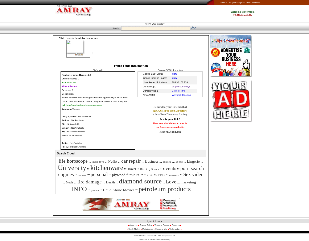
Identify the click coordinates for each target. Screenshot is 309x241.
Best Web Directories (250, 3)
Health (110, 182)
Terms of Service (161, 225)
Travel (131, 169)
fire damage (89, 181)
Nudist (112, 161)
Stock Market (134, 229)
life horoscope (73, 161)
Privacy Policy (146, 225)
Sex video (193, 174)
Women (76, 109)
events (169, 168)
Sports (179, 161)
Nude (69, 182)
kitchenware (106, 167)
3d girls (167, 161)
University (72, 167)
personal (99, 174)
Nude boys (98, 161)
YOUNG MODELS (154, 175)
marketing (188, 182)
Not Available (76, 143)
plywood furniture (126, 175)
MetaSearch (147, 229)
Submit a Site (161, 229)
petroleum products (165, 189)
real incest (82, 175)
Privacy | (237, 3)
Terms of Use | (225, 3)
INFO (79, 189)
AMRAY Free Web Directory (159, 240)
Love (171, 181)
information (174, 175)
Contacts (175, 225)
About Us (133, 225)
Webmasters (175, 229)
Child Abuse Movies (118, 190)
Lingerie (193, 161)
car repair (131, 161)
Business (151, 161)
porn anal (95, 190)
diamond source (140, 181)
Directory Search (149, 169)
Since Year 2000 (64, 6)
